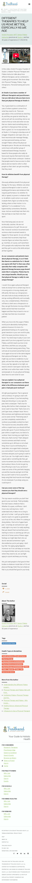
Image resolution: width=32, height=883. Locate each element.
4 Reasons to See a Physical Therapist (17, 711)
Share (7, 592)
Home (6, 766)
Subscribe (7, 776)
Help (3, 836)
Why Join (7, 773)
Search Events (9, 755)
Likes (7, 588)
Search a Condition (10, 753)
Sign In (6, 763)
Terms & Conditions (7, 833)
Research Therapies (11, 747)
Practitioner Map (9, 750)
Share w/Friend (9, 761)
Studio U (6, 9)
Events (6, 781)
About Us (4, 839)
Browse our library (10, 758)
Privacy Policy (18, 833)
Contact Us (5, 842)
